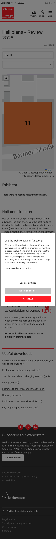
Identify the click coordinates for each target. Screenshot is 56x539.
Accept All (28, 299)
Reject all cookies (28, 290)
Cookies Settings (28, 282)
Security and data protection (18, 268)
